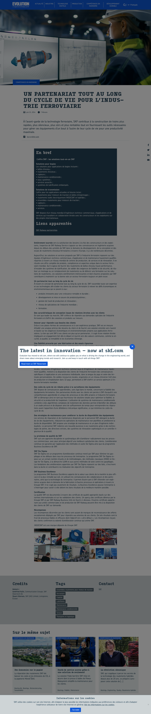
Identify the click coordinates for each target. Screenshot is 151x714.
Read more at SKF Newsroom (33, 363)
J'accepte (75, 709)
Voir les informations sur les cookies (99, 704)
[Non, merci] (148, 704)
